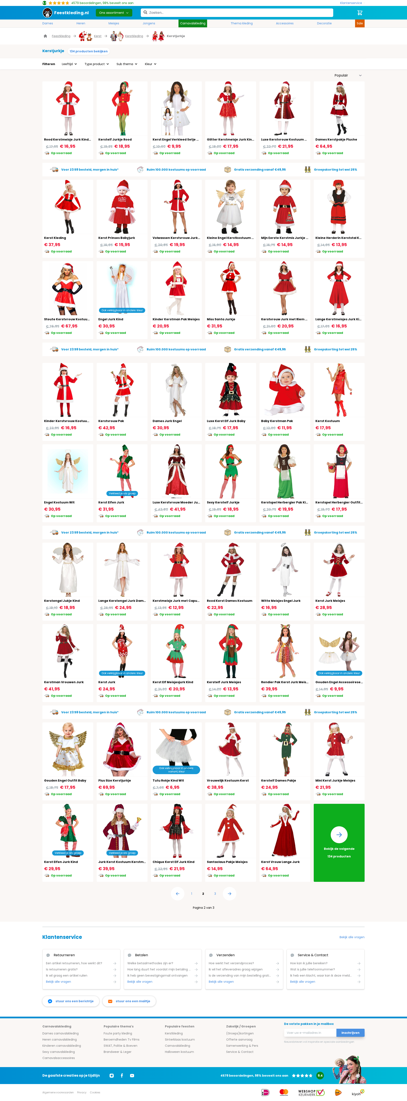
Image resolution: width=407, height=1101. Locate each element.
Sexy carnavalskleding (58, 1052)
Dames (47, 23)
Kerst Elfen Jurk (111, 502)
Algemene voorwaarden (58, 1092)
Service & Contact (240, 1052)
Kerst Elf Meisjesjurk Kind (173, 682)
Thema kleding (242, 23)
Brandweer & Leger (117, 1052)
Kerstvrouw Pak (111, 421)
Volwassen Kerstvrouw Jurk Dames (181, 238)
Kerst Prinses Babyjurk (116, 238)
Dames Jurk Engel (167, 421)
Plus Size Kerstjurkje (114, 780)
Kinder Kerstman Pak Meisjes (176, 319)
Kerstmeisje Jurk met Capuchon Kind (183, 601)
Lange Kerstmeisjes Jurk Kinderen (343, 319)
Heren (81, 23)
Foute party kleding (118, 1033)
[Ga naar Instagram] (112, 1075)
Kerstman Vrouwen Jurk (64, 682)
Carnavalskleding (192, 23)
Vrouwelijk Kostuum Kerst (228, 780)
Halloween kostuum (179, 1052)
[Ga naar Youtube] (132, 1075)
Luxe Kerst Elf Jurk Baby (226, 421)
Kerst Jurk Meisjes (330, 601)
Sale (360, 23)
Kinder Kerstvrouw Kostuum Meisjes (73, 421)
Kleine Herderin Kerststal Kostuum (343, 238)
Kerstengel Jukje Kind (62, 601)
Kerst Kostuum (327, 421)
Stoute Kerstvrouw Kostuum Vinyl (71, 319)
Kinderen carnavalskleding (61, 1046)
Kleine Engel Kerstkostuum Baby (233, 238)
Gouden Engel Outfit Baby (65, 780)
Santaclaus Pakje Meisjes (227, 862)
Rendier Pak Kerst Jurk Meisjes (286, 682)
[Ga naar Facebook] (122, 1075)
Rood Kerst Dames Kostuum (229, 601)
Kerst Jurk (106, 682)
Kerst (98, 36)
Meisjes (114, 23)
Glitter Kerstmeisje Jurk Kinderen (234, 139)
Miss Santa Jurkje (221, 319)
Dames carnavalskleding (60, 1033)
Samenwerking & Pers (242, 1046)
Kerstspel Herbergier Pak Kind (285, 502)
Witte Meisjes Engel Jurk (281, 601)
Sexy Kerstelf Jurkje (223, 502)
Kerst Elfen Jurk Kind (61, 862)
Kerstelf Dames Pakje (278, 780)
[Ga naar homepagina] (45, 36)
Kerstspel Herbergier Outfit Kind (341, 502)
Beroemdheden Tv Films (121, 1039)
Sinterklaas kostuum (180, 1039)
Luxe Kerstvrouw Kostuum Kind (286, 139)
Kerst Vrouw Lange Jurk (280, 862)
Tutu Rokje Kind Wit (168, 780)
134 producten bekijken (89, 51)
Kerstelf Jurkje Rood (115, 139)
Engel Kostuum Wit (59, 502)
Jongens (149, 23)
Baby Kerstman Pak (277, 421)
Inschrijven (350, 1033)
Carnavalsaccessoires (58, 1058)
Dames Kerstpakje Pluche (336, 139)
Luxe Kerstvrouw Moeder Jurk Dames (183, 502)
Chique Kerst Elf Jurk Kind (173, 862)
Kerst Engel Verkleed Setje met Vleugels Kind (189, 139)
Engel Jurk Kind (110, 319)
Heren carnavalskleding (59, 1039)
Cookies (95, 1092)
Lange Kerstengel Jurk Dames (122, 601)
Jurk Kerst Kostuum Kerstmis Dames (128, 862)
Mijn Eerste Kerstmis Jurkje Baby (287, 238)
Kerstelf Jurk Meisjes (224, 682)
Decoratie (324, 23)
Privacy (81, 1092)
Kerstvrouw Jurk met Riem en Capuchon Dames (300, 319)
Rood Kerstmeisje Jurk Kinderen (70, 139)
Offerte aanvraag (239, 1039)
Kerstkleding (134, 36)
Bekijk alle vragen (352, 937)
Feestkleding (61, 36)
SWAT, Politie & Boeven (120, 1046)
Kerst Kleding (55, 238)
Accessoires (285, 23)
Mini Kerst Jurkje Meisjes (335, 780)
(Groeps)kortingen (240, 1033)
